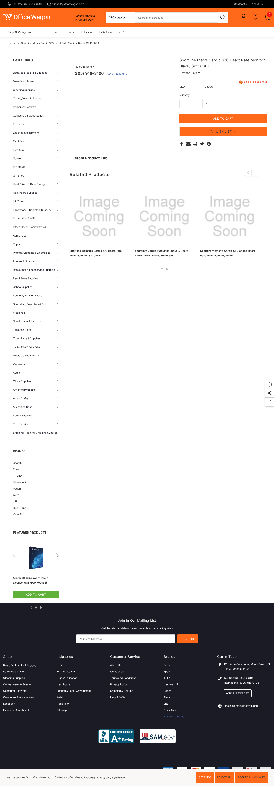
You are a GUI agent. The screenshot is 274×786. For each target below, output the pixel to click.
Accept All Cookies (251, 777)
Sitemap (62, 710)
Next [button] (57, 555)
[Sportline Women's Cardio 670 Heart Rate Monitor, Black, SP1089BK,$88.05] (99, 216)
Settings (205, 777)
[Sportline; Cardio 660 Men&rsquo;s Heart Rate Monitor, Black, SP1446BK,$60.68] (164, 216)
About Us (257, 4)
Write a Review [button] (191, 72)
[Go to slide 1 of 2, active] (162, 269)
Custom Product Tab (88, 158)
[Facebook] (181, 144)
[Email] (188, 144)
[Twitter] (202, 144)
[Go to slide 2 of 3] (36, 607)
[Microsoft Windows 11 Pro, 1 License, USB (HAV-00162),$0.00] (36, 558)
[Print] (195, 144)
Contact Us (240, 4)
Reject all (224, 777)
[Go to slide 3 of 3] (41, 607)
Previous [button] (14, 555)
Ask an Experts (116, 73)
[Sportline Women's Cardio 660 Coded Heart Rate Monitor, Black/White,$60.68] (229, 216)
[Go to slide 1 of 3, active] (31, 607)
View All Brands (176, 716)
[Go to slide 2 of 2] (167, 269)
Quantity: (184, 95)
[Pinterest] (209, 144)
